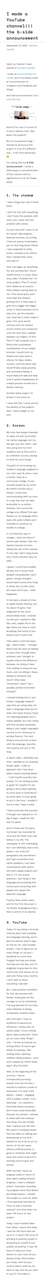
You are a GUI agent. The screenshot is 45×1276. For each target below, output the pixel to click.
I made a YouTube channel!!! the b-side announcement (22, 26)
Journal (10, 49)
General (33, 45)
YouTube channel (25, 68)
